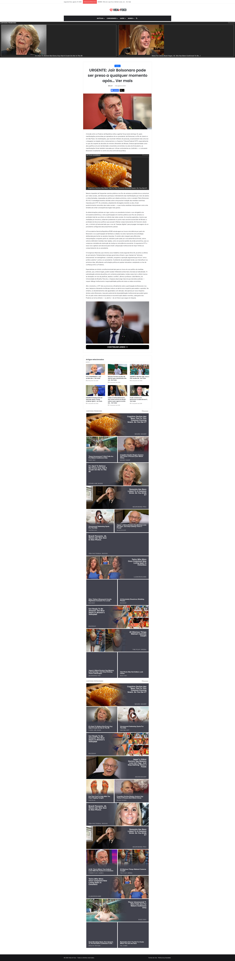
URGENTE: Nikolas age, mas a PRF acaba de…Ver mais (139, 374)
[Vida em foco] (117, 9)
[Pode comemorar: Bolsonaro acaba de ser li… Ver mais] (139, 387)
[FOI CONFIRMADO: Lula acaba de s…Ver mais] (95, 366)
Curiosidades (111, 18)
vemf (111, 84)
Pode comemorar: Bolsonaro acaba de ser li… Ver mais (139, 396)
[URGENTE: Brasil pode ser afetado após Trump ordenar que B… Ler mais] (95, 387)
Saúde (122, 18)
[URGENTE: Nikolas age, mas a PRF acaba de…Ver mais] (139, 366)
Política (117, 64)
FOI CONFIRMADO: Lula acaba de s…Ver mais (93, 374)
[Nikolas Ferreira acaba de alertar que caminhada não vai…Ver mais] (117, 366)
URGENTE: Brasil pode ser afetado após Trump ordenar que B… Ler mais (94, 396)
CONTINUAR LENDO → (117, 344)
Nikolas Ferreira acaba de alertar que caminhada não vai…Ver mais (117, 375)
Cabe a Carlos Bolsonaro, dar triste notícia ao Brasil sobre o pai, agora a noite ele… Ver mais (117, 397)
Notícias (100, 18)
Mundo (130, 18)
